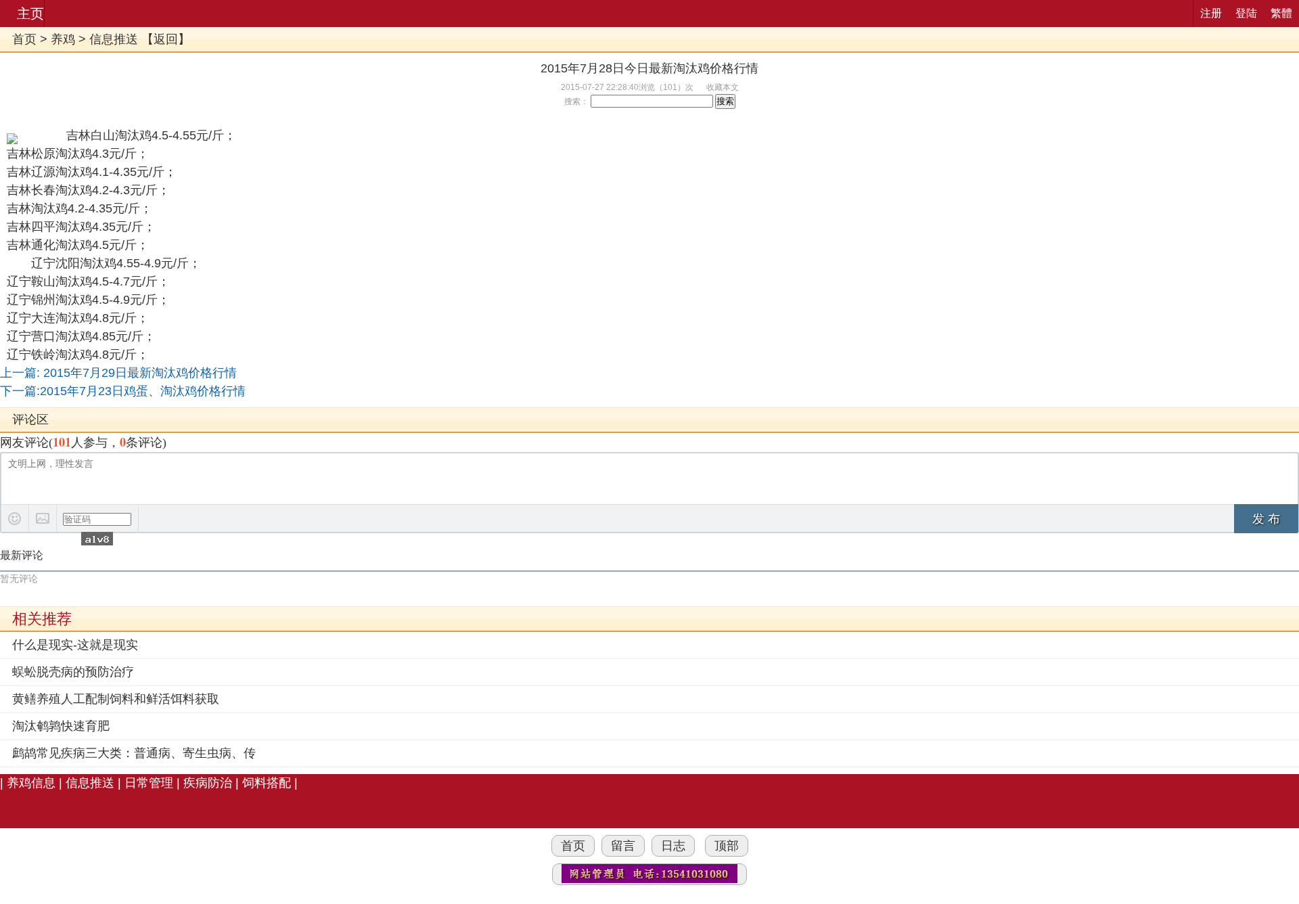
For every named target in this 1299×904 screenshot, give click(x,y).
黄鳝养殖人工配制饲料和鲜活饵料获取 (115, 699)
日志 (673, 846)
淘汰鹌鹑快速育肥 (61, 726)
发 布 (1266, 519)
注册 (1211, 13)
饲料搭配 (266, 783)
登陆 (1246, 13)
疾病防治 (207, 783)
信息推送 (113, 39)
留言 (623, 846)
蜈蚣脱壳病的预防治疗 (73, 672)
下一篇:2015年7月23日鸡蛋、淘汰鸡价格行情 (123, 391)
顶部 (726, 846)
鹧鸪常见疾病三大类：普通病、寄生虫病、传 (134, 753)
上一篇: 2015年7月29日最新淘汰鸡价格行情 (118, 373)
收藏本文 (722, 87)
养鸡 (63, 39)
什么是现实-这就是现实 (75, 645)
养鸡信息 (31, 783)
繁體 (1281, 13)
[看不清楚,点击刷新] (97, 538)
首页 (24, 39)
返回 (166, 39)
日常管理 (148, 783)
